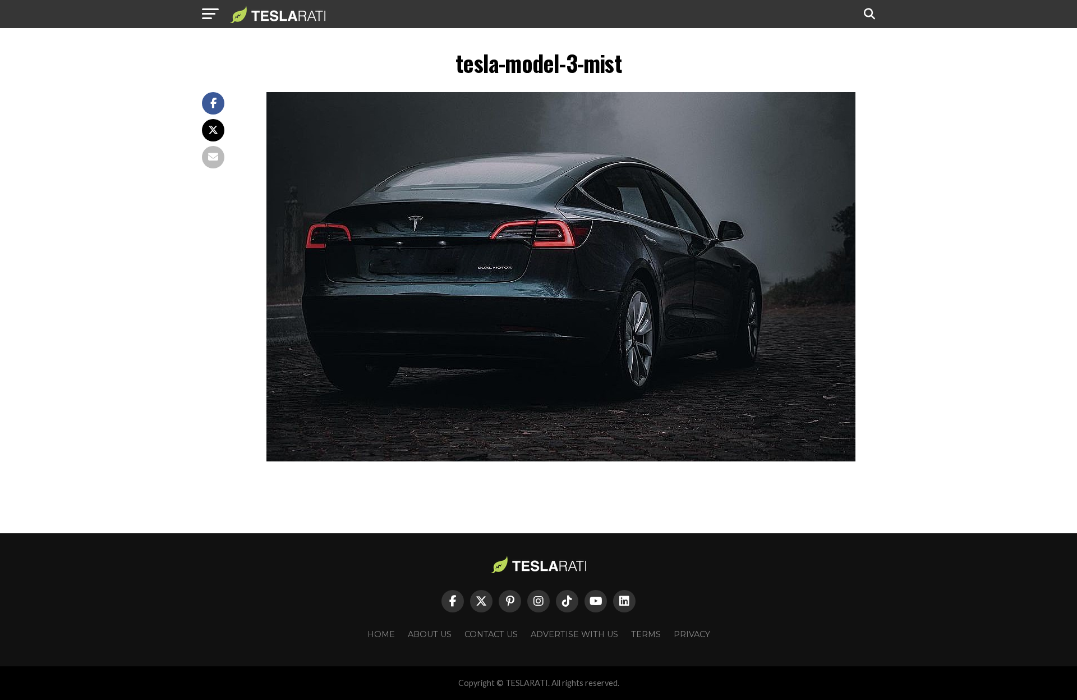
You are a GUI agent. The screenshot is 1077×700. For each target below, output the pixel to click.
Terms (646, 634)
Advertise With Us (574, 634)
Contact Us (491, 634)
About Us (430, 634)
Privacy (692, 634)
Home (381, 634)
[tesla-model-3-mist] (560, 458)
